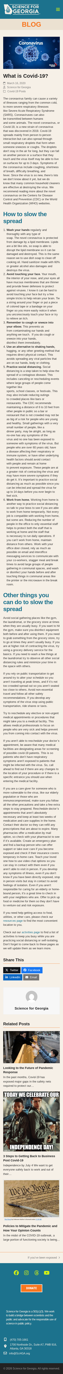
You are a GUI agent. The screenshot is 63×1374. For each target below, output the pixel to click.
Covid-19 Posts (16, 91)
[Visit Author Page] (31, 996)
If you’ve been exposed (42, 1258)
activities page (31, 932)
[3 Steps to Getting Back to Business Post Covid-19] (31, 1121)
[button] (58, 9)
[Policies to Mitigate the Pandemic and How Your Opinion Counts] (31, 1200)
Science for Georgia (19, 87)
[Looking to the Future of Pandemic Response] (31, 1047)
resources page (13, 920)
